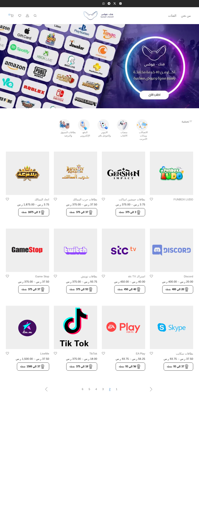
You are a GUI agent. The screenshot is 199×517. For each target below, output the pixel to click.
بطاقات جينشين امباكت (132, 199)
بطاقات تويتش (89, 276)
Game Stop (42, 276)
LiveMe (44, 353)
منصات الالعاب (123, 134)
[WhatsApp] (103, 3)
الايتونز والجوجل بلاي (104, 134)
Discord (188, 276)
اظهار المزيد (185, 205)
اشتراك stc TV (136, 276)
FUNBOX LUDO (183, 199)
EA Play (140, 353)
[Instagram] (120, 3)
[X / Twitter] (114, 3)
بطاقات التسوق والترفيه (68, 134)
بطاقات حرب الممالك (85, 199)
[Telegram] (109, 3)
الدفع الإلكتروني (85, 134)
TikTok (93, 353)
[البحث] (35, 16)
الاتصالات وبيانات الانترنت (143, 135)
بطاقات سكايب (184, 353)
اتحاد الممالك (42, 199)
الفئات (172, 15)
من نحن (186, 15)
